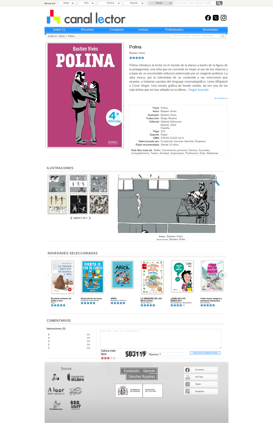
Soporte (134, 3)
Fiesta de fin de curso (91, 298)
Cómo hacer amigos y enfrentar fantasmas (211, 299)
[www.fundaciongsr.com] (138, 374)
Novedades (210, 29)
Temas (159, 3)
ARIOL (114, 298)
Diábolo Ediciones (171, 121)
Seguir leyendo (198, 89)
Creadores (117, 29)
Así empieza (220, 98)
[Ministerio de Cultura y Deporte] (139, 390)
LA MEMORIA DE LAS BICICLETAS (151, 299)
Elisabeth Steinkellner (90, 300)
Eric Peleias (205, 303)
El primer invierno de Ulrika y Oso (61, 299)
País (86, 3)
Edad (66, 3)
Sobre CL (59, 29)
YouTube (199, 377)
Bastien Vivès (137, 52)
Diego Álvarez (169, 118)
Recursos (87, 29)
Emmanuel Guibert (118, 300)
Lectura (143, 29)
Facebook (199, 369)
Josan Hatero (146, 303)
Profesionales (174, 29)
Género (110, 3)
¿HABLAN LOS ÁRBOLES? (177, 299)
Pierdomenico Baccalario (181, 303)
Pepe (53, 303)
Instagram (199, 391)
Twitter (198, 384)
